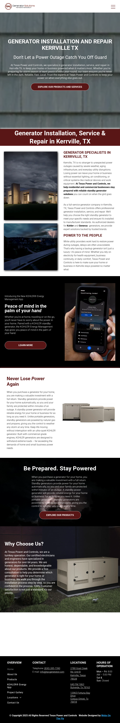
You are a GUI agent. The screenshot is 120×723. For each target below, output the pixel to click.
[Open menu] (113, 7)
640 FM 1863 (77, 684)
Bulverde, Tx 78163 (80, 687)
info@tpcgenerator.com (52, 671)
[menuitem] (17, 669)
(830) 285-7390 (52, 668)
